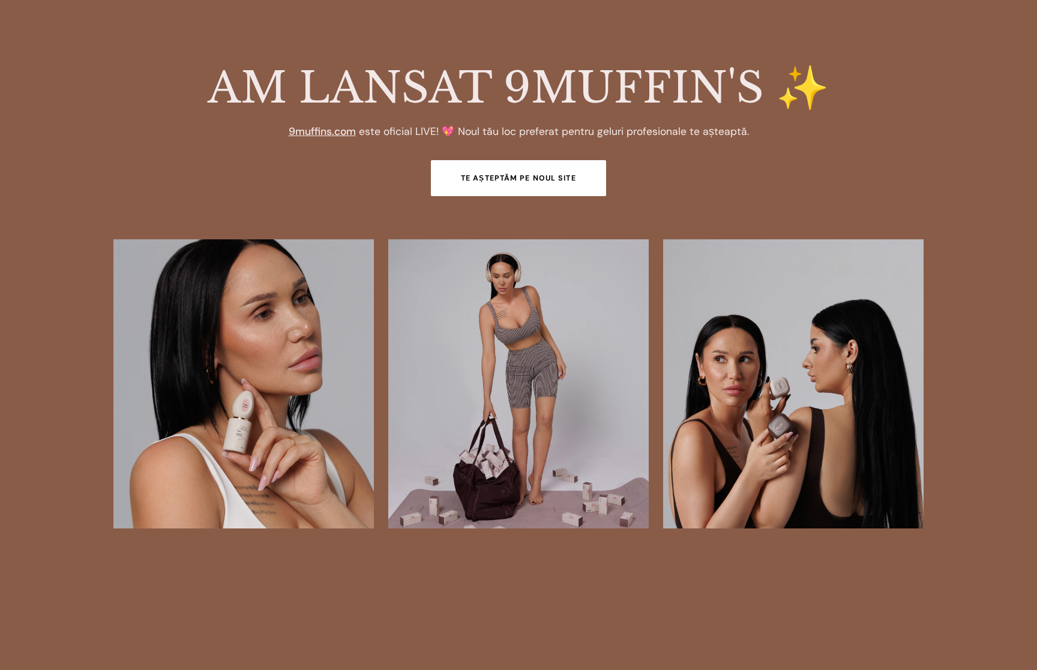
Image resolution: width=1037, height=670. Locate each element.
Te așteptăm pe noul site (518, 178)
